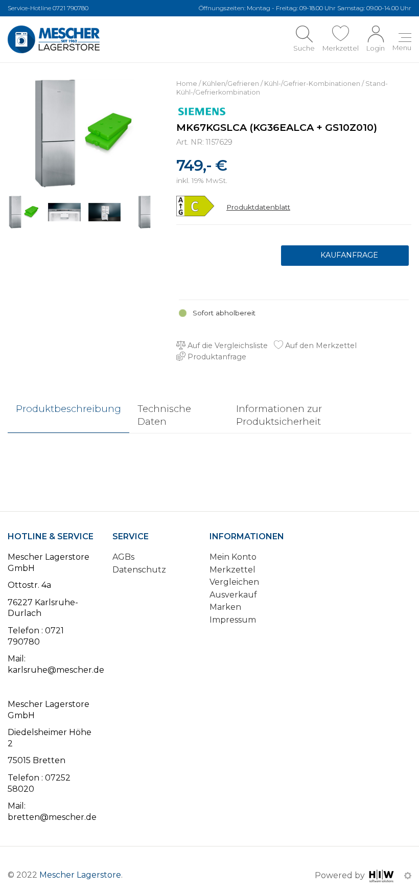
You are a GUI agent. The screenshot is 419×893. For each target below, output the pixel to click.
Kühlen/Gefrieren (230, 83)
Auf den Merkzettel (320, 345)
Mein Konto (233, 557)
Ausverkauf (233, 595)
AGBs (123, 557)
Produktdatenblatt (258, 207)
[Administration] (407, 875)
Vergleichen (234, 582)
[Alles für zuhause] (54, 39)
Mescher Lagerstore (80, 875)
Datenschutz (139, 570)
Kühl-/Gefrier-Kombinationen (312, 83)
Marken (225, 607)
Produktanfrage (345, 255)
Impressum (233, 620)
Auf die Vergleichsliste (226, 345)
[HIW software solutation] (382, 875)
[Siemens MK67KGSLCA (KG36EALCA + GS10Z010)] (84, 133)
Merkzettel (232, 570)
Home (186, 83)
